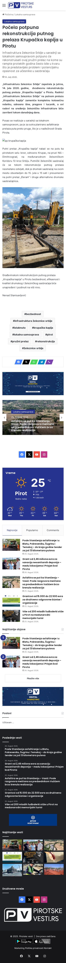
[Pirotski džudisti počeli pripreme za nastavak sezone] (54, 869)
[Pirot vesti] (21, 5)
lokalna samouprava (26, 334)
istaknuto (20, 327)
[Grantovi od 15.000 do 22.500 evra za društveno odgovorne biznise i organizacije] (11, 601)
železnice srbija (33, 348)
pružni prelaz (20, 341)
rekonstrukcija (46, 341)
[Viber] (48, 362)
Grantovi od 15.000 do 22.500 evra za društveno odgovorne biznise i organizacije (42, 599)
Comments (53, 530)
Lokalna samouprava (25, 14)
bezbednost (33, 314)
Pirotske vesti (26, 936)
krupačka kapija (43, 327)
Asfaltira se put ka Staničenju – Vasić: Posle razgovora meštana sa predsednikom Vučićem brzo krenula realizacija (32, 426)
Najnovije (12, 530)
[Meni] (4, 6)
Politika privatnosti (34, 948)
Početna (8, 14)
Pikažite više (33, 678)
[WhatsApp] (33, 362)
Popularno (32, 530)
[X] (25, 362)
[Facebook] (17, 362)
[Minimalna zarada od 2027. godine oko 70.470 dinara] (12, 870)
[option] (33, 417)
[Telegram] (40, 362)
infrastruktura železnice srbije (33, 320)
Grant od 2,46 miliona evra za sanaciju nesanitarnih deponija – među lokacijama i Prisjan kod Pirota (41, 564)
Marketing (19, 948)
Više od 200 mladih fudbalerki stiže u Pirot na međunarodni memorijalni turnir (43, 615)
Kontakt (48, 948)
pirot (50, 334)
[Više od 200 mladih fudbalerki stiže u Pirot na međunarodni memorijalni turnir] (11, 616)
